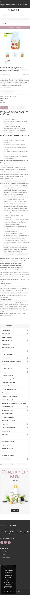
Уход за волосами (7, 340)
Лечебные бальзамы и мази (9, 386)
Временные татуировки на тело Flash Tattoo (14, 403)
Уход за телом (6, 333)
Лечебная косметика (7, 375)
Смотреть (15, 510)
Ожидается (6, 91)
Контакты (4, 560)
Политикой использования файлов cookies (8, 586)
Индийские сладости (8, 417)
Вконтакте (4, 551)
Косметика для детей (8, 379)
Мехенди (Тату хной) (7, 399)
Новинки (4, 438)
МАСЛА (4, 351)
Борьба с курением (7, 445)
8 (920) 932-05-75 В (16, 4)
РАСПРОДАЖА (5, 452)
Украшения (5, 424)
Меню (4, 23)
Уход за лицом (6, 330)
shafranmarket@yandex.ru (7, 538)
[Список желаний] (26, 24)
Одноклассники (6, 557)
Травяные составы (7, 368)
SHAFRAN (15, 10)
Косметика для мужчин (8, 382)
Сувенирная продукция (8, 427)
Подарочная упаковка (8, 455)
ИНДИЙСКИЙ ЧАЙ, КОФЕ (8, 420)
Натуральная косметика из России (11, 361)
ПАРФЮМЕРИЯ (6, 358)
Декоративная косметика (9, 389)
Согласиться (8, 591)
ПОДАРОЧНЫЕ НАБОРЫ (8, 441)
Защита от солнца (7, 337)
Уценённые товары (7, 448)
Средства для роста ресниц (9, 396)
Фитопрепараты (6, 372)
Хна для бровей (6, 393)
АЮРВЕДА (4, 365)
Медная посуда (6, 431)
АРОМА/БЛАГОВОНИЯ (7, 406)
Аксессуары (5, 434)
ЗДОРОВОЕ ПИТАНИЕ (7, 410)
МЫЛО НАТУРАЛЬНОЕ (8, 354)
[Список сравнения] (29, 24)
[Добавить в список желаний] (23, 33)
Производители (6, 459)
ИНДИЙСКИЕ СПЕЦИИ (7, 413)
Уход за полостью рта (8, 347)
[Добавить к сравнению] (12, 91)
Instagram (4, 554)
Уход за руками (6, 344)
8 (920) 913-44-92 (12, 532)
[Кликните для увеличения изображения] (15, 40)
